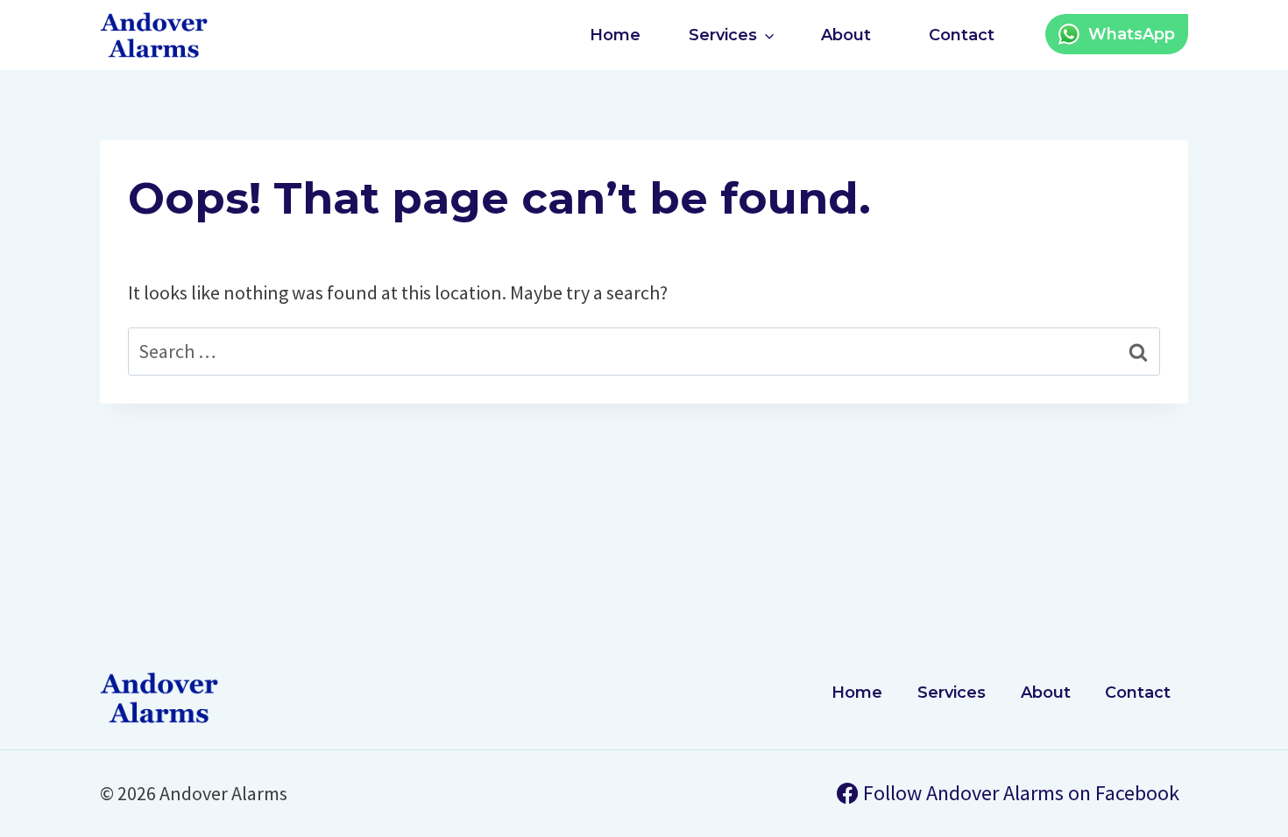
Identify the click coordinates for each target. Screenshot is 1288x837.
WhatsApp (1131, 34)
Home (615, 35)
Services (951, 692)
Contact (961, 35)
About (846, 35)
